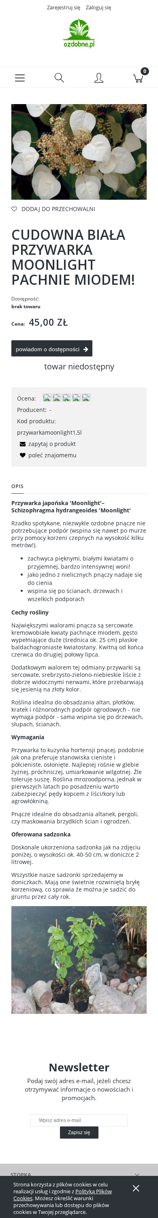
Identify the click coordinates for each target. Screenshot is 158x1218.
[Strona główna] (79, 33)
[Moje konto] (99, 78)
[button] (20, 77)
